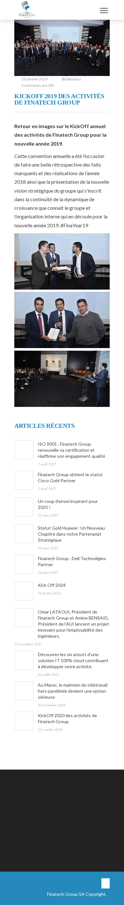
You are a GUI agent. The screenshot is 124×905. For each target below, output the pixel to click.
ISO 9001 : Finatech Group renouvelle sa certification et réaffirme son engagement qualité (71, 450)
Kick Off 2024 (51, 585)
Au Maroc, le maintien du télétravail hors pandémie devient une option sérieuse (72, 691)
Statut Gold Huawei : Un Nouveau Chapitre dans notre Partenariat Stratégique (71, 534)
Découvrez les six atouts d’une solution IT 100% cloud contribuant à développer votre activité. (73, 660)
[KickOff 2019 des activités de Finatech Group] (62, 48)
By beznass (71, 79)
